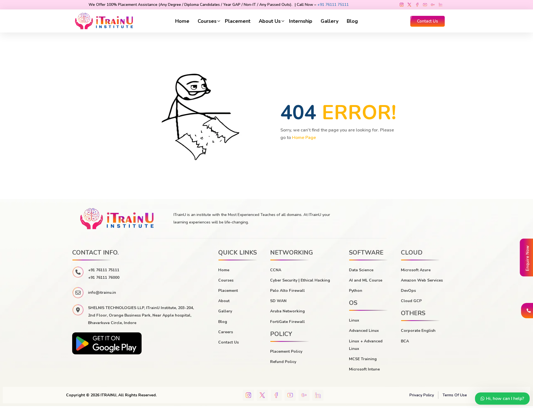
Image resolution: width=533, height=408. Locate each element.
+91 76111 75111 (333, 4)
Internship (300, 21)
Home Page (304, 138)
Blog (352, 21)
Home (182, 21)
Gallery (329, 21)
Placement (237, 21)
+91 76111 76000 (103, 277)
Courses (207, 21)
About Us (270, 21)
